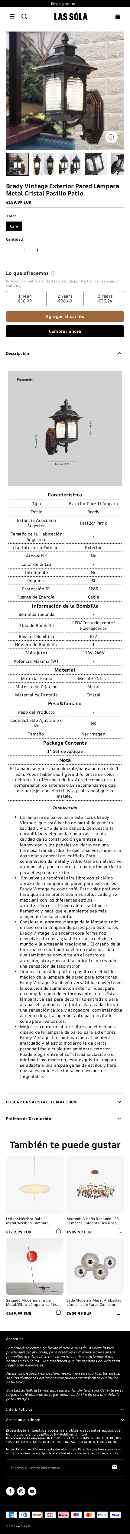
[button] (12, 16)
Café (14, 226)
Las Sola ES (23, 1526)
